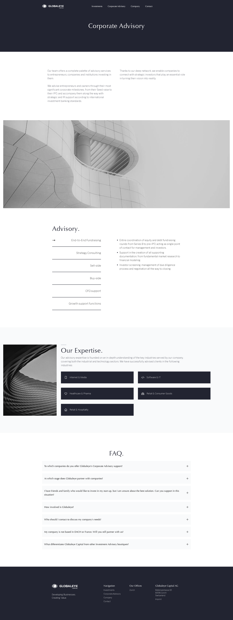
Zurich (132, 590)
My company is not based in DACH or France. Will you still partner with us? (83, 531)
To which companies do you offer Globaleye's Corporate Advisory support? (83, 466)
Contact (107, 601)
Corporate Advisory (112, 594)
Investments (109, 590)
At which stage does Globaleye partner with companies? (73, 478)
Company (108, 597)
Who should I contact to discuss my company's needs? (72, 519)
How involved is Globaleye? (59, 507)
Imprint (158, 599)
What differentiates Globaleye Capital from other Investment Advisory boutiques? (86, 544)
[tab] (76, 242)
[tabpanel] (150, 254)
